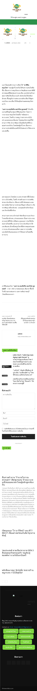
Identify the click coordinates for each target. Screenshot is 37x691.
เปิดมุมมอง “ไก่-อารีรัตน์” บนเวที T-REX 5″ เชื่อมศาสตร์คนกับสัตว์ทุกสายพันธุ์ (18, 533)
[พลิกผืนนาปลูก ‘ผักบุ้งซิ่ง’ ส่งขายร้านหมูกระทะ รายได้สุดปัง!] (18, 564)
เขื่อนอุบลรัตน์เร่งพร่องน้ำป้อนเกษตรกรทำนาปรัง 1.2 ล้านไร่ (28, 320)
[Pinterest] (13, 307)
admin (8, 43)
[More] (22, 307)
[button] (3, 22)
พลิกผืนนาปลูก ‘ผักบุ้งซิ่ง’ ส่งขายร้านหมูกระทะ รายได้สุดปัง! (17, 571)
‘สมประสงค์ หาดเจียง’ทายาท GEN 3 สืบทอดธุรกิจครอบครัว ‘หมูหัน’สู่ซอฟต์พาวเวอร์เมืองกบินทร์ (18, 552)
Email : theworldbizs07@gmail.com (21, 627)
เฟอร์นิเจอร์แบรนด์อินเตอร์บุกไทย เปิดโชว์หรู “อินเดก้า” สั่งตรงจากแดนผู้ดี (23, 381)
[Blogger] (9, 663)
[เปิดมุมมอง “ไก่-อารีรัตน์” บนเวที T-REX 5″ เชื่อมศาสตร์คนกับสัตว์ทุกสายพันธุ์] (18, 524)
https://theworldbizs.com (24, 336)
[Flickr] (18, 663)
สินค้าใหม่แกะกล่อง (6, 366)
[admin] (3, 43)
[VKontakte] (28, 663)
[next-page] (6, 581)
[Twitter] (8, 307)
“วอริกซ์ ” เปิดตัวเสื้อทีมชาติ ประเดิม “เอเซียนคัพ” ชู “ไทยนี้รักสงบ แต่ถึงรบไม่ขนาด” (23, 372)
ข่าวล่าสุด (5, 375)
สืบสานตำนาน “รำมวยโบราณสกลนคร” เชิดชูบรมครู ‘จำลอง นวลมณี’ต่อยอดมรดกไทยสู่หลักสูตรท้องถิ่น (18, 481)
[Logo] (7, 39)
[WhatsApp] (18, 307)
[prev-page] (3, 581)
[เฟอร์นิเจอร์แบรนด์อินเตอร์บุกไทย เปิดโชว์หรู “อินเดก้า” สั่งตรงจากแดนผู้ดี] (7, 381)
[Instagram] (23, 663)
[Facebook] (4, 307)
